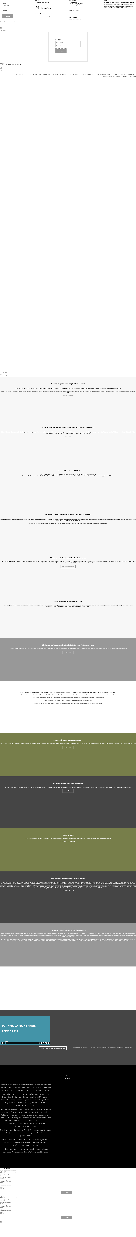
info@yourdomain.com (75, 19)
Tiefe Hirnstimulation (5, 1177)
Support (2, 63)
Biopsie (2, 1178)
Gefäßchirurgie (3, 1180)
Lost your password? (10, 21)
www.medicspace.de (68, 395)
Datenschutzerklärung (5, 1170)
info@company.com (6, 66)
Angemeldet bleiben (62, 48)
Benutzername (5, 5)
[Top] (0, 1215)
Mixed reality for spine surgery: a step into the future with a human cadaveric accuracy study (68, 700)
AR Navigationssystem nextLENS (8, 1173)
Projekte (2, 1184)
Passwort (4, 10)
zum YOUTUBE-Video (68, 890)
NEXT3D (2, 374)
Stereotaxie (3, 1175)
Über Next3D (3, 1171)
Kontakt (2, 1188)
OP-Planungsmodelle (5, 1181)
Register (2, 21)
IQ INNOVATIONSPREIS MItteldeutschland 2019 (53, 1048)
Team (1, 1187)
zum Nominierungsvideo (68, 566)
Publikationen (3, 1183)
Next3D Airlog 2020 (5, 1174)
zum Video (68, 436)
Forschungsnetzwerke (5, 1185)
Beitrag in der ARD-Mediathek (68, 841)
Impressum (13, 1170)
